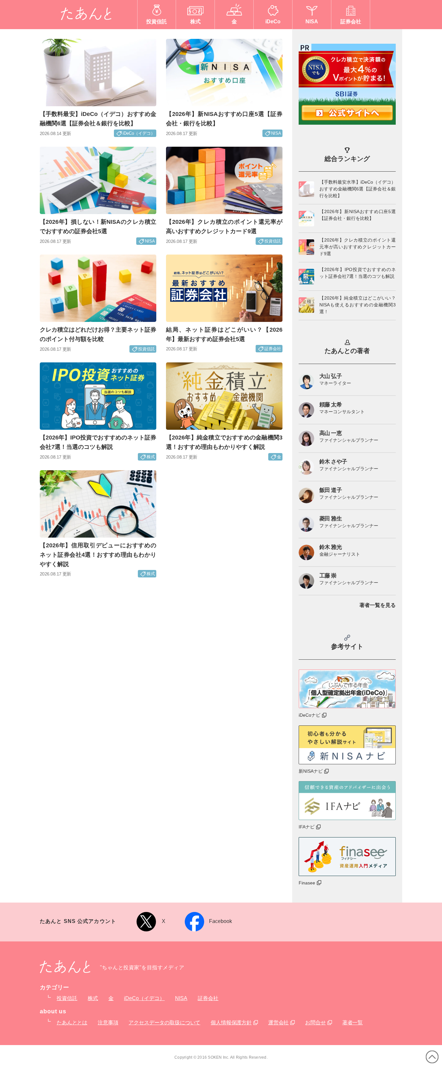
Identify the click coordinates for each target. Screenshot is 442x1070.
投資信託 (67, 998)
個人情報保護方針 (231, 1022)
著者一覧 (352, 1022)
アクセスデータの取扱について (164, 1022)
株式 (93, 998)
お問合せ (315, 1022)
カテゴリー (54, 987)
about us (53, 1011)
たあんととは (72, 1022)
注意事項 (108, 1022)
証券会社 (208, 998)
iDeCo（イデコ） (144, 998)
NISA (181, 998)
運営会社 (278, 1022)
